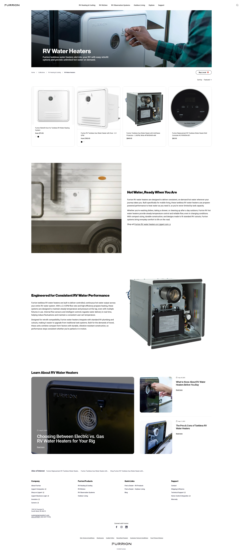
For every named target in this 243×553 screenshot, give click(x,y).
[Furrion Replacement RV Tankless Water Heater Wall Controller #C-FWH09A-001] (190, 108)
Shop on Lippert (36, 492)
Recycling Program (122, 538)
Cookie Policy (110, 538)
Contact (173, 486)
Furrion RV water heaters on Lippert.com (151, 224)
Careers (34, 503)
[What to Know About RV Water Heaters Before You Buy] (156, 395)
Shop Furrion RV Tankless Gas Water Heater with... (127, 471)
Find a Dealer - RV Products (134, 486)
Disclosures (100, 538)
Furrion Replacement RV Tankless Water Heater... (62, 471)
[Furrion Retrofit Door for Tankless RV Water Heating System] (53, 106)
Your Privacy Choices (156, 538)
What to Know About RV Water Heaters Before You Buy (190, 383)
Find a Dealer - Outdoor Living (135, 489)
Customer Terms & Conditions (139, 538)
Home (33, 72)
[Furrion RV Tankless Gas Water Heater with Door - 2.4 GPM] (98, 108)
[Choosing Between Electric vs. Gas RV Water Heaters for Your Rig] (82, 415)
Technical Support (177, 492)
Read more (41, 447)
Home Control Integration (180, 496)
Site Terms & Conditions (87, 538)
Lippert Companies (37, 489)
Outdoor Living (83, 496)
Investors (34, 499)
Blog (126, 492)
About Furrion (36, 486)
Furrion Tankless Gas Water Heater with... (94, 471)
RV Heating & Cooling (54, 72)
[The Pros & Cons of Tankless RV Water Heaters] (156, 437)
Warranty (174, 499)
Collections (41, 72)
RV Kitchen (81, 489)
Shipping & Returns (177, 489)
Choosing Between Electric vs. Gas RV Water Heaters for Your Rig (70, 439)
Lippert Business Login (39, 496)
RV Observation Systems (86, 492)
